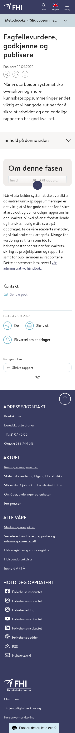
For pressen (12, 503)
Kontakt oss (12, 416)
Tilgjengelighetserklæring (22, 708)
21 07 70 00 (19, 434)
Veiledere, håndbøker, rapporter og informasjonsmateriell (29, 538)
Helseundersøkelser (18, 559)
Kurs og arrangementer (21, 467)
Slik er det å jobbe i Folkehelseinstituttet (33, 485)
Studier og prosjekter (19, 527)
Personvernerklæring (19, 717)
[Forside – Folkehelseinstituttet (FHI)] (13, 7)
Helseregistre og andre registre (26, 550)
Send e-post (19, 294)
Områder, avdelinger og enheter (27, 494)
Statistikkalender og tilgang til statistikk (33, 476)
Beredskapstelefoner (19, 425)
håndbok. (34, 268)
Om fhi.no (11, 699)
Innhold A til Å (14, 568)
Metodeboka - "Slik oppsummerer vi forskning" (32, 20)
